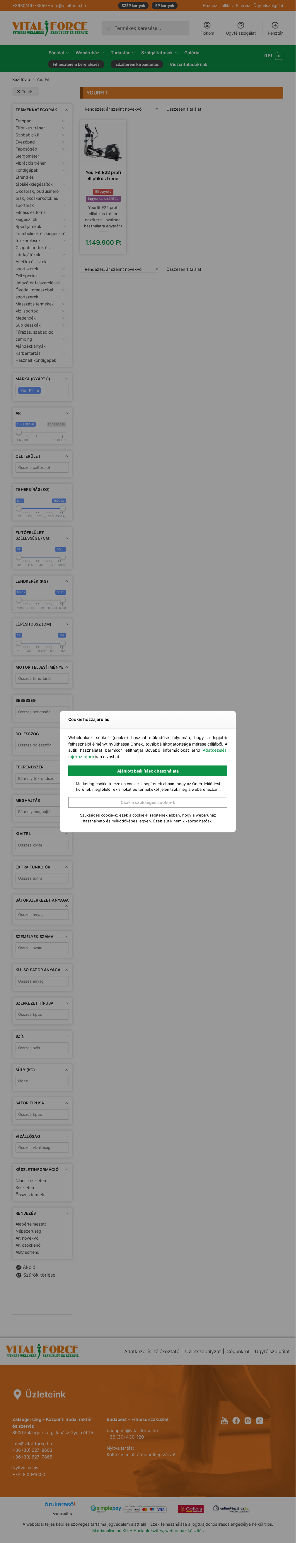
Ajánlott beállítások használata (148, 770)
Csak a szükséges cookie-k (148, 802)
